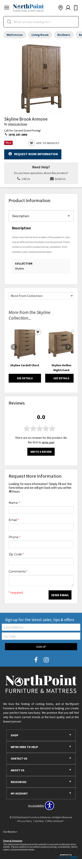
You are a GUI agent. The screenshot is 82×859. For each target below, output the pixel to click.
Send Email (60, 595)
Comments (18, 571)
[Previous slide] (14, 347)
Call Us (25, 179)
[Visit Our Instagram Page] (46, 660)
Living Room (40, 35)
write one (48, 442)
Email (14, 520)
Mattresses (15, 35)
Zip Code (16, 554)
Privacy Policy (24, 821)
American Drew (17, 124)
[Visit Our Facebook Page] (36, 660)
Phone (14, 537)
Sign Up (41, 647)
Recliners (63, 35)
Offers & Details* (55, 821)
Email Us (60, 179)
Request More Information (36, 154)
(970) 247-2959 (17, 135)
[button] (6, 8)
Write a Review (41, 452)
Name (14, 503)
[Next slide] (68, 347)
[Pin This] (8, 144)
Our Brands (10, 831)
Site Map (39, 821)
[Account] (68, 8)
